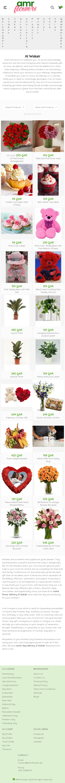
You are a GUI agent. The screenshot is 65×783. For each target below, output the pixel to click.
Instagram (39, 737)
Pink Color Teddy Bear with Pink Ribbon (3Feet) (48, 247)
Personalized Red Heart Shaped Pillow (17, 503)
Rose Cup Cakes (17, 245)
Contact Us (39, 677)
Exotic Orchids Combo (48, 417)
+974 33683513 (25, 770)
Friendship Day (9, 723)
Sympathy (7, 696)
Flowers (38, 25)
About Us (38, 673)
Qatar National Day (61, 32)
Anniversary (26, 32)
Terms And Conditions (44, 689)
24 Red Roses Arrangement (17, 159)
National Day (8, 704)
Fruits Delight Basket (17, 458)
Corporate (7, 692)
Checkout (7, 749)
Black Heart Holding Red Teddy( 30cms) (48, 290)
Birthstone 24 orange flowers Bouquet (48, 503)
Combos (9, 25)
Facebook (39, 734)
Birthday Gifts (3, 32)
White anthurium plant (48, 376)
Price (49, 22)
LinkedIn (38, 741)
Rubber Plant (16, 376)
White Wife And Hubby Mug (48, 460)
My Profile (7, 734)
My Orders (7, 737)
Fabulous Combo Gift (17, 417)
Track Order (8, 741)
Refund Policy (40, 685)
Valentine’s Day (10, 715)
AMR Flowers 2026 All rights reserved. (33, 779)
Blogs (36, 696)
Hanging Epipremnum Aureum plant (48, 334)
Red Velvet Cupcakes (48, 202)
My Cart (6, 745)
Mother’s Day (8, 719)
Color (44, 24)
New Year (6, 700)
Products (32, 28)
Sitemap (38, 692)
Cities (55, 24)
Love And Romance (12, 677)
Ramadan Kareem (11, 711)
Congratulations (10, 685)
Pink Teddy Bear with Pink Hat (17, 290)
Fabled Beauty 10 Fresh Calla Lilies (48, 547)
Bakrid (5, 708)
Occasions (21, 28)
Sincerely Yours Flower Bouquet (17, 547)
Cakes (15, 24)
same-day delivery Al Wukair (30, 645)
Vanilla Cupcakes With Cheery (17, 203)
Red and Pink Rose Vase (48, 158)
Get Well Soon (9, 681)
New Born (7, 689)
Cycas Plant (17, 333)
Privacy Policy (41, 681)
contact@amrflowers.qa (30, 762)
